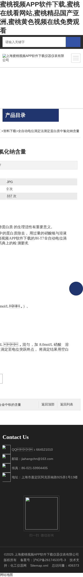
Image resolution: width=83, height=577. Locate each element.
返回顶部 (48, 404)
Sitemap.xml (39, 565)
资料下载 (9, 131)
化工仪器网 (18, 565)
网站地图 (6, 575)
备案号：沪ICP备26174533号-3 (43, 560)
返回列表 (66, 404)
